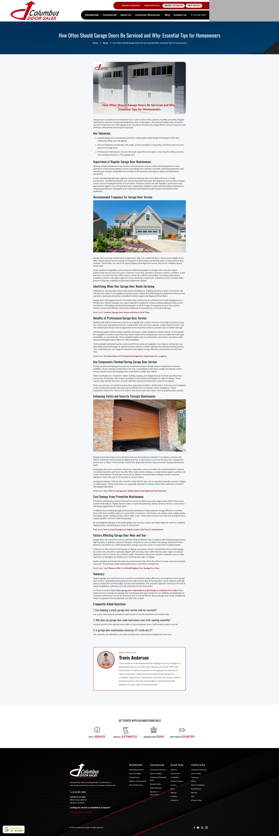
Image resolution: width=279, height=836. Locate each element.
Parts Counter (196, 774)
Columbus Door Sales (168, 590)
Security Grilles (155, 784)
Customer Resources (199, 770)
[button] (93, 15)
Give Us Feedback (197, 785)
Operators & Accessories (154, 793)
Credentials (175, 777)
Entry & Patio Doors (136, 785)
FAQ (192, 796)
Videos (193, 781)
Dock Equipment (156, 788)
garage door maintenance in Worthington (139, 590)
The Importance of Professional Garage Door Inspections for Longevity (135, 356)
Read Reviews (196, 789)
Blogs (105, 43)
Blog (167, 14)
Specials (194, 793)
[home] (34, 10)
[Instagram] (206, 827)
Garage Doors (134, 777)
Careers (173, 785)
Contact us (180, 596)
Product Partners (177, 781)
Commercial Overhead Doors (158, 779)
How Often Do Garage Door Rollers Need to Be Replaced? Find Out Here (134, 491)
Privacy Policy (196, 800)
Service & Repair (135, 774)
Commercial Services (158, 770)
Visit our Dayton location (81, 812)
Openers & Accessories (137, 781)
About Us (174, 770)
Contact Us (180, 14)
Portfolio (174, 796)
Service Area (175, 774)
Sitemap (173, 793)
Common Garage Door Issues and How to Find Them (126, 312)
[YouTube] (198, 827)
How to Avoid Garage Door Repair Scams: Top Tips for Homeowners (133, 529)
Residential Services (136, 770)
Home (95, 43)
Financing (194, 777)
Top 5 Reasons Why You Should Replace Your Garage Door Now (131, 568)
